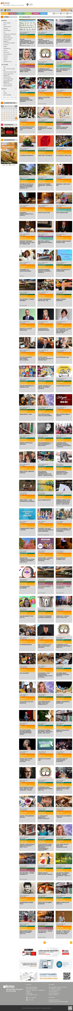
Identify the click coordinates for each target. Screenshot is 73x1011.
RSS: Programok (32, 997)
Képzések (35, 13)
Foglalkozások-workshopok (9, 34)
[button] (5, 10)
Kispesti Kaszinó (7, 77)
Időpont (4, 89)
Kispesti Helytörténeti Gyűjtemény (8, 74)
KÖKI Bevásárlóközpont (31, 988)
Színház (5, 59)
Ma (4, 91)
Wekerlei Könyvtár (7, 84)
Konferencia (6, 52)
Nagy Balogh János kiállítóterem (7, 81)
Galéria (64, 13)
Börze (4, 24)
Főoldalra (69, 17)
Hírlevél (57, 13)
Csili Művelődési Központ (31, 994)
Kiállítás (5, 46)
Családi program (7, 26)
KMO (4, 67)
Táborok (28, 13)
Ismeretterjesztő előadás (9, 43)
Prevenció (43, 13)
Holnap (5, 93)
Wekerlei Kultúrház (7, 85)
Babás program (7, 22)
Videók (70, 13)
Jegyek (8, 10)
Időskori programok (7, 37)
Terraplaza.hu (29, 993)
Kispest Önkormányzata (31, 987)
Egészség (5, 28)
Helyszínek (5, 64)
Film (4, 32)
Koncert (5, 50)
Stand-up (5, 57)
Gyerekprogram (7, 36)
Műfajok (4, 20)
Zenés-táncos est (7, 61)
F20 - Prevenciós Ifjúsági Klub (9, 69)
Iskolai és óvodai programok (7, 40)
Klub (20, 13)
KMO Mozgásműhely (8, 79)
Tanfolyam (12, 13)
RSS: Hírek (31, 999)
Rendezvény (4, 13)
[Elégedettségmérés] (45, 976)
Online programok (7, 54)
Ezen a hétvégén (7, 95)
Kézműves (5, 44)
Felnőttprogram (7, 30)
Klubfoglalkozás (7, 48)
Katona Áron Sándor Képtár (9, 72)
